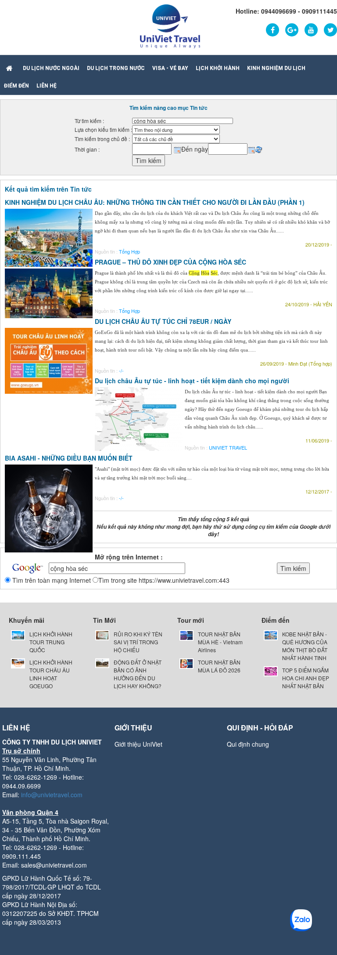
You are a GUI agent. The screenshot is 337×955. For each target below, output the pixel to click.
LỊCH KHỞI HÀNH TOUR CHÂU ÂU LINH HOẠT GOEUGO (50, 674)
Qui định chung (248, 744)
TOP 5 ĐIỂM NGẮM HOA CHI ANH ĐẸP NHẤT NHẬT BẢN (305, 678)
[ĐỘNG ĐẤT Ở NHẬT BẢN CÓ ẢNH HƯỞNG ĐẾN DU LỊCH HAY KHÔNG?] (102, 662)
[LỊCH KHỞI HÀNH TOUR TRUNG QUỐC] (18, 634)
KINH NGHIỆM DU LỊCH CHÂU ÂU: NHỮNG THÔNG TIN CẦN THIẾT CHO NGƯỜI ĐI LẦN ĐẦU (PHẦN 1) (155, 202)
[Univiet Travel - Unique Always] (170, 25)
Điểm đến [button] (16, 86)
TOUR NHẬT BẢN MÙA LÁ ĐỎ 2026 (219, 666)
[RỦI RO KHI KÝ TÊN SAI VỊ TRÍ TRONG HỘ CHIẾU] (102, 634)
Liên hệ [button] (46, 86)
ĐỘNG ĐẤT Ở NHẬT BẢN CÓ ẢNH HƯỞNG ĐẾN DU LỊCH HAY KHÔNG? (137, 674)
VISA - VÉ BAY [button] (170, 68)
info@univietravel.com (51, 794)
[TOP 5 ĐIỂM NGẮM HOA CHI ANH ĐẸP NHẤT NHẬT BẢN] (271, 670)
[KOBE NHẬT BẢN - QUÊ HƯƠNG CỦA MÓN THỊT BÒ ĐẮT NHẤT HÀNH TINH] (271, 634)
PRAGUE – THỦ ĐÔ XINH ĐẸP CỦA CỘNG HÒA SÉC (170, 262)
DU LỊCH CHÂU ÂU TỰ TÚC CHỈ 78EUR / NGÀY (163, 321)
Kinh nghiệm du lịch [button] (276, 68)
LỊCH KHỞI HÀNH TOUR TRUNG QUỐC (50, 642)
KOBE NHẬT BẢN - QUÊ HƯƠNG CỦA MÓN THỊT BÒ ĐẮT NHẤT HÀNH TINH (304, 645)
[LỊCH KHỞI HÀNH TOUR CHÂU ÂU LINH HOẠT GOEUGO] (18, 662)
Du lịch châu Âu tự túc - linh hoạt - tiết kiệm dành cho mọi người (192, 380)
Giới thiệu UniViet (138, 744)
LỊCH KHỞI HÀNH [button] (218, 68)
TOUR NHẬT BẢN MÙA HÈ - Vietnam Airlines (220, 642)
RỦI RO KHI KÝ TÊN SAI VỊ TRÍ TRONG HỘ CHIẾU (138, 642)
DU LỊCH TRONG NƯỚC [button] (116, 68)
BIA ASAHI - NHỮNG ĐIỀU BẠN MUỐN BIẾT (69, 458)
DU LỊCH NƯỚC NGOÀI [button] (51, 68)
